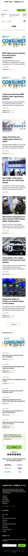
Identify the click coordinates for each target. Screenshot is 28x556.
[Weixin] (15, 454)
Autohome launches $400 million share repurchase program (13, 96)
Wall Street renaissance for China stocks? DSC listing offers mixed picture (13, 219)
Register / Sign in (21, 10)
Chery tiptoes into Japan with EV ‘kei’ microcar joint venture (13, 260)
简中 (10, 21)
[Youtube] (20, 454)
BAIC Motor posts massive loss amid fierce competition (13, 55)
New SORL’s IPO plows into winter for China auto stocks (13, 180)
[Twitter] (10, 454)
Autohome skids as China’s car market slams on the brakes (13, 301)
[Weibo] (17, 454)
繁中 (3, 21)
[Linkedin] (13, 454)
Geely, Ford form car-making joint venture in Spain (12, 139)
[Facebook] (8, 454)
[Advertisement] (14, 6)
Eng (7, 21)
